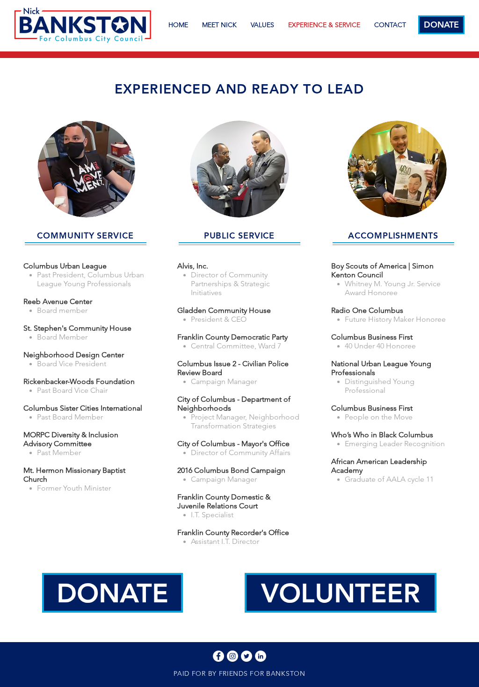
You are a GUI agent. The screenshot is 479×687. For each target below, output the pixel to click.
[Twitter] (246, 656)
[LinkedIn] (260, 656)
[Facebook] (218, 656)
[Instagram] (232, 656)
